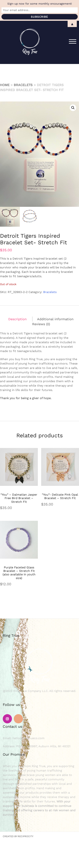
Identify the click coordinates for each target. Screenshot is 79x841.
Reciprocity (25, 836)
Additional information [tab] (55, 319)
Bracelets (23, 85)
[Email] (18, 718)
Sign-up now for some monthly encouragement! (39, 3)
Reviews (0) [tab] (41, 324)
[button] (73, 107)
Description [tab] (17, 319)
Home (5, 85)
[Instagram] (7, 718)
